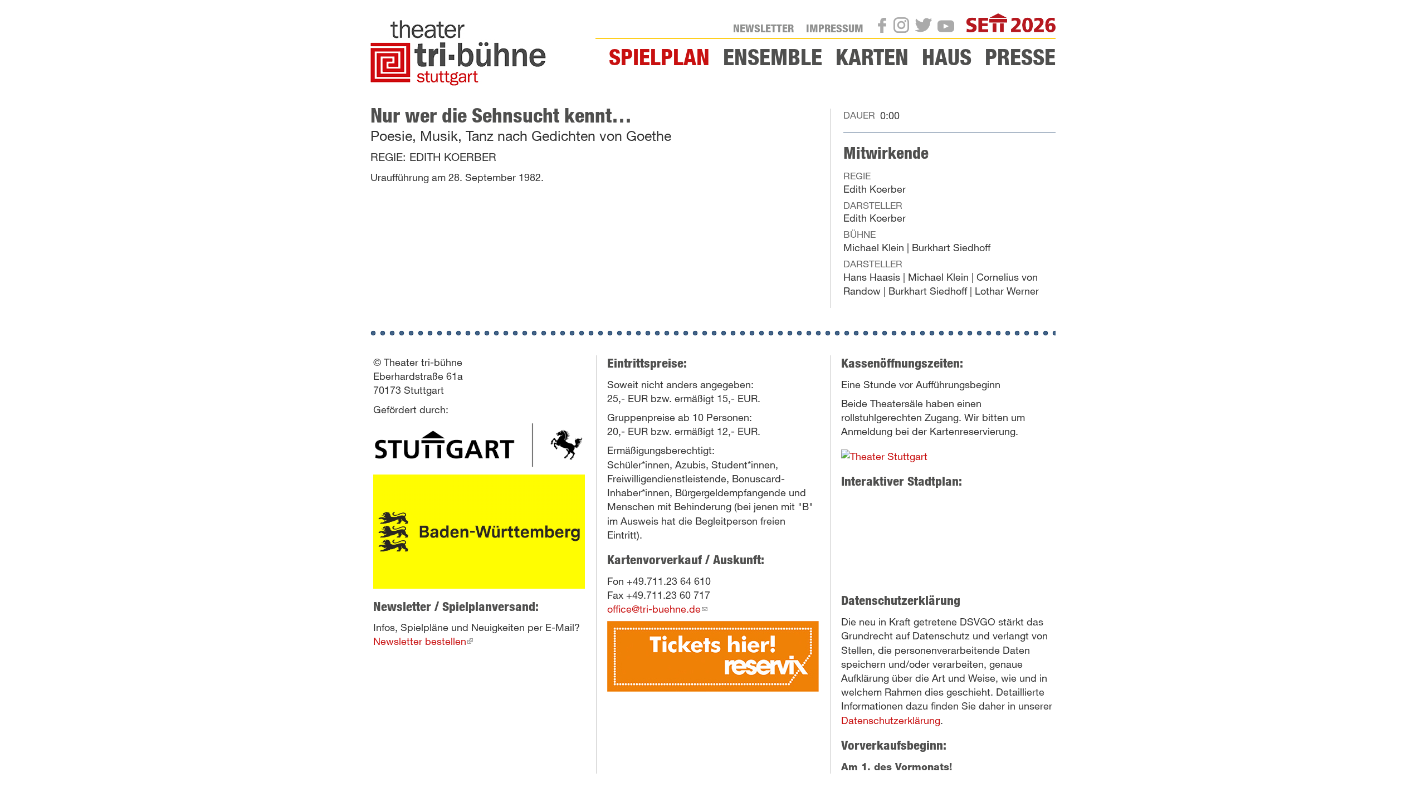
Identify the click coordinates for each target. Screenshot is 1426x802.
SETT (1044, 24)
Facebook (885, 27)
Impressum (834, 28)
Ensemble (772, 56)
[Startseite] (462, 53)
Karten (872, 56)
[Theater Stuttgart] (479, 444)
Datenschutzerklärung (890, 720)
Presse (1020, 56)
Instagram (905, 27)
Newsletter (763, 28)
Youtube (949, 28)
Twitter (927, 27)
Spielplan (659, 56)
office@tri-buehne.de (657, 609)
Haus (946, 56)
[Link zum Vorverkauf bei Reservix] (713, 655)
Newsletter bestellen (423, 641)
